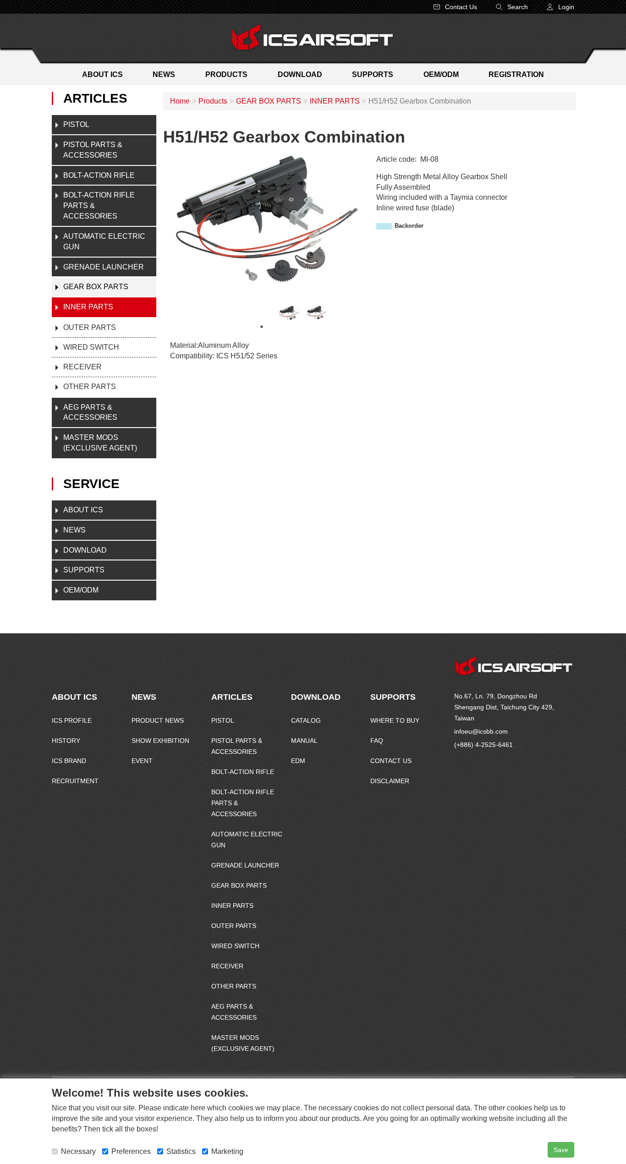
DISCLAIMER (389, 781)
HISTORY (66, 740)
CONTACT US (391, 760)
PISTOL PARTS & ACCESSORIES (92, 150)
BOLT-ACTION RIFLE (99, 175)
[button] (560, 7)
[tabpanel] (289, 313)
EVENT (142, 760)
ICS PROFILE (72, 720)
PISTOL (76, 124)
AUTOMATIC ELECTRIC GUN (104, 241)
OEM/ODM (81, 590)
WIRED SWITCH (91, 347)
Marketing (227, 1151)
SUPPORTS (83, 570)
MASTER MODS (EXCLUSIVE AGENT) (100, 443)
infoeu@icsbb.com (481, 731)
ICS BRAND (69, 760)
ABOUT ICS (83, 510)
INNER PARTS (88, 307)
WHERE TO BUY (394, 720)
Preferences (131, 1151)
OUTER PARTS (89, 327)
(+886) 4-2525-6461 (483, 744)
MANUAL (304, 740)
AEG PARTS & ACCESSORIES (90, 412)
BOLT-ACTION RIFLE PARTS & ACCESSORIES (99, 205)
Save (561, 1149)
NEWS (74, 530)
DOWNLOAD (85, 550)
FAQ (376, 740)
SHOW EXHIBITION (160, 740)
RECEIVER (82, 367)
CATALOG (306, 720)
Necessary (78, 1151)
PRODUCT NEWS (158, 720)
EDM (298, 760)
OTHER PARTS (89, 386)
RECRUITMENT (75, 781)
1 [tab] (261, 326)
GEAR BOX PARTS (95, 287)
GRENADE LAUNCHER (103, 267)
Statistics (181, 1151)
